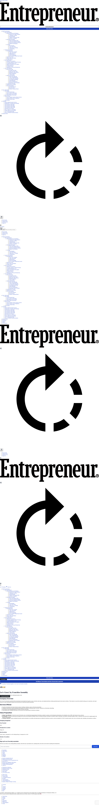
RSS (3, 790)
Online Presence (10, 59)
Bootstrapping (11, 45)
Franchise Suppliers (10, 683)
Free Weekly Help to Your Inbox (10, 95)
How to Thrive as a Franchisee (10, 109)
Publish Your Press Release (7, 759)
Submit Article (5, 221)
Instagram (4, 788)
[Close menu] (0, 585)
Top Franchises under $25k (9, 104)
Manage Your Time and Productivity (13, 67)
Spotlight (4, 756)
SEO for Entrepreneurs (13, 81)
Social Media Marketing (13, 79)
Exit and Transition (10, 85)
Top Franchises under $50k (9, 105)
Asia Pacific (4, 800)
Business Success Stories (11, 84)
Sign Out (4, 223)
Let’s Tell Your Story (6, 772)
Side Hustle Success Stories (12, 94)
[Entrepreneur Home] (1, 683)
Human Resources (10, 65)
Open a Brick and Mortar (11, 58)
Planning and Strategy (11, 39)
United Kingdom (5, 802)
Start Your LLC (5, 222)
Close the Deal (11, 74)
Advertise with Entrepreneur (7, 764)
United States (4, 796)
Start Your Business (8, 32)
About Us (4, 765)
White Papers (4, 751)
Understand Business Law (11, 63)
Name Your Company (13, 51)
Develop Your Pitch (12, 70)
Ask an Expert (5, 770)
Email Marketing (12, 80)
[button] (49, 458)
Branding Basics (10, 50)
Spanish (3, 797)
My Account (4, 220)
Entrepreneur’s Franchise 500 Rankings (12, 103)
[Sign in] (0, 583)
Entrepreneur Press (5, 769)
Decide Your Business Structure (15, 42)
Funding (8, 44)
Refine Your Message (13, 76)
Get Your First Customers (13, 78)
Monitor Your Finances (11, 61)
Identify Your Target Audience (14, 34)
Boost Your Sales (10, 69)
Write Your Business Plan (13, 40)
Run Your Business (8, 60)
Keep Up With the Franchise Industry (11, 112)
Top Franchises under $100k (10, 106)
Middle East (4, 801)
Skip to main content (3, 0)
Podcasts (3, 321)
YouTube (4, 787)
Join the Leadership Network (7, 758)
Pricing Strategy (12, 36)
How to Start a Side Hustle (12, 298)
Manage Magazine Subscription (8, 763)
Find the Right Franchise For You (11, 102)
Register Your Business (13, 43)
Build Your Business (6, 31)
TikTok (3, 789)
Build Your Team (10, 56)
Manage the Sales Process (14, 72)
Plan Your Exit (11, 87)
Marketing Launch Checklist (14, 82)
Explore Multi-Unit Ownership (10, 110)
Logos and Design (12, 52)
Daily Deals (4, 771)
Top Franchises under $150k (10, 107)
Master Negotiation (12, 73)
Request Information (5, 696)
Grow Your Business (8, 68)
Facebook (4, 784)
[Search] (1, 116)
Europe (3, 803)
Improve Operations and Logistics (13, 64)
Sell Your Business (12, 86)
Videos (3, 322)
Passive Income (7, 96)
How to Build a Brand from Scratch (15, 55)
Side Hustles (7, 90)
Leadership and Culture (11, 83)
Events (3, 752)
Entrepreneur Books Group (7, 768)
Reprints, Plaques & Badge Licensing (9, 781)
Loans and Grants (12, 46)
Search (1, 227)
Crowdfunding (11, 48)
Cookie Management (6, 780)
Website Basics (12, 53)
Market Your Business (11, 75)
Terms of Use (4, 774)
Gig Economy (7, 100)
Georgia (3, 798)
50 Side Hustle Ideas (10, 91)
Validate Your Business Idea (14, 37)
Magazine (4, 755)
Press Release (4, 323)
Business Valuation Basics (14, 88)
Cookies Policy (5, 776)
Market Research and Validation (12, 33)
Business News (5, 113)
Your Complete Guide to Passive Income (14, 97)
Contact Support (5, 779)
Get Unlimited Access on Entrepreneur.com (10, 760)
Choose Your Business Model (14, 41)
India (3, 799)
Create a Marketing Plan (13, 77)
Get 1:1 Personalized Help (9, 111)
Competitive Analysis (13, 35)
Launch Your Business (9, 49)
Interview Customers (13, 38)
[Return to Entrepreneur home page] (49, 25)
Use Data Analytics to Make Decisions (14, 62)
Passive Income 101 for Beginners (13, 98)
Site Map (4, 778)
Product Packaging (12, 54)
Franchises (4, 101)
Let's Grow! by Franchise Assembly (20, 683)
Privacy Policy (5, 775)
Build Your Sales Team (13, 71)
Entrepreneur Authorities (6, 767)
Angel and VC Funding (13, 47)
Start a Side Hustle (5, 89)
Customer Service (10, 66)
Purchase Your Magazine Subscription (9, 762)
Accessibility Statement (6, 777)
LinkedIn (4, 786)
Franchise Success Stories (9, 108)
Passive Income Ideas (11, 99)
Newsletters (4, 320)
